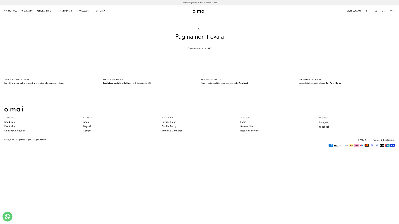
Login (243, 122)
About (86, 122)
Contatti (87, 130)
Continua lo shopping (199, 48)
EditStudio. (389, 140)
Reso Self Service (249, 130)
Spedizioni (9, 122)
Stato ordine (246, 126)
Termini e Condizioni (172, 130)
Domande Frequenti (14, 130)
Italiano (43, 139)
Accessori (84, 10)
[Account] (383, 10)
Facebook (324, 126)
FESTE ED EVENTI (65, 10)
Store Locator (354, 10)
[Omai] (199, 11)
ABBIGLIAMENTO (44, 10)
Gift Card (100, 10)
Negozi (87, 126)
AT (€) (28, 139)
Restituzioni (10, 126)
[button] (376, 10)
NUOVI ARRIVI (27, 10)
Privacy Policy (169, 122)
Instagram (324, 122)
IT (366, 11)
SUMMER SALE (10, 10)
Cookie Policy (169, 126)
